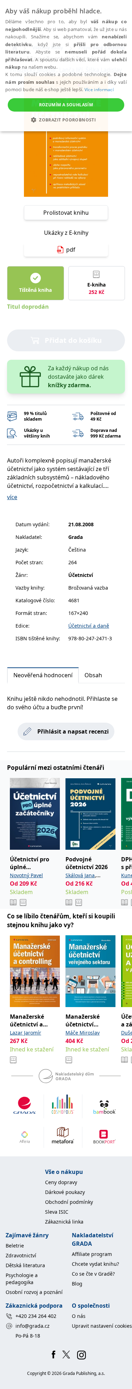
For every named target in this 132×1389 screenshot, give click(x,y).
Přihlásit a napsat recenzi (73, 731)
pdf (70, 249)
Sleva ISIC (56, 1211)
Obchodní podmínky (69, 1202)
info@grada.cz (32, 1325)
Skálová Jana (80, 875)
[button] (66, 119)
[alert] (66, 65)
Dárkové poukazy (65, 1192)
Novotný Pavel (26, 875)
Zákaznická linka (64, 1221)
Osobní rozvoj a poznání (34, 1292)
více (12, 497)
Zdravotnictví (21, 1255)
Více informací (99, 90)
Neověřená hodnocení (43, 675)
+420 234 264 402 (35, 1316)
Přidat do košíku (73, 340)
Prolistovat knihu (66, 212)
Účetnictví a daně (88, 625)
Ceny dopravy (61, 1182)
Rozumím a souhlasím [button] (66, 105)
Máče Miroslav (82, 1032)
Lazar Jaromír (25, 1032)
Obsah (93, 675)
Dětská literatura (25, 1265)
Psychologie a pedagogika (22, 1279)
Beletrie (15, 1245)
